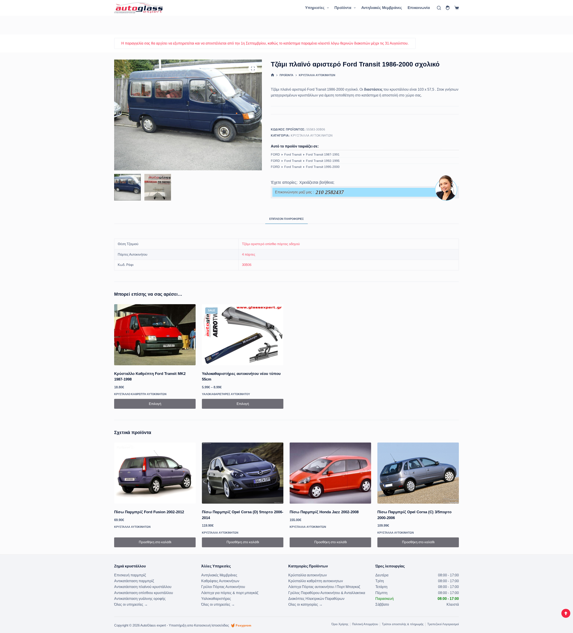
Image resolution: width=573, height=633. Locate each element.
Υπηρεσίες (315, 8)
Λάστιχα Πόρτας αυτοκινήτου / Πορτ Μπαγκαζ (324, 587)
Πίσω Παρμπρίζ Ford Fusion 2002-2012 (149, 512)
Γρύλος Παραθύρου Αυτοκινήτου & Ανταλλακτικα (326, 593)
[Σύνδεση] (447, 8)
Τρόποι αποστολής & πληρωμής (402, 624)
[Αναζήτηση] (439, 8)
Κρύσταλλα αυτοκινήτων (312, 135)
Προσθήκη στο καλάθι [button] (155, 542)
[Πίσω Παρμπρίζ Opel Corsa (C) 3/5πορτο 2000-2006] (418, 473)
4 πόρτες (248, 254)
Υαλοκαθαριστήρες (216, 599)
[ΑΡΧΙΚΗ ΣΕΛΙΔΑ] (272, 75)
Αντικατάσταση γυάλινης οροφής (140, 599)
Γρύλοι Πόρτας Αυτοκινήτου (223, 587)
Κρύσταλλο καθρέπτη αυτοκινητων (140, 394)
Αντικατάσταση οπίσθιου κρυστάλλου (143, 593)
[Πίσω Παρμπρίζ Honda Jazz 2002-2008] (330, 473)
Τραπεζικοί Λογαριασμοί (443, 624)
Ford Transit (292, 154)
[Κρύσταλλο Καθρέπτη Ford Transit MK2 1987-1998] (155, 334)
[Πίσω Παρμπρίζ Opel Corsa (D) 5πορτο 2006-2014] (242, 473)
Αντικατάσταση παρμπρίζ (134, 581)
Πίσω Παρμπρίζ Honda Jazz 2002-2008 (324, 512)
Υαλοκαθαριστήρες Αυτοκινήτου (226, 394)
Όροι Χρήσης (339, 624)
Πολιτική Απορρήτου (365, 624)
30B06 (246, 265)
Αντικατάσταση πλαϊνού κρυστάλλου (142, 587)
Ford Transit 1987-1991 (323, 154)
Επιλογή (155, 404)
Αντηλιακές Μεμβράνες (381, 8)
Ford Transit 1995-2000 (323, 167)
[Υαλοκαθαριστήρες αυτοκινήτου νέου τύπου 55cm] (242, 334)
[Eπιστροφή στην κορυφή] (565, 613)
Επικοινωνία (419, 8)
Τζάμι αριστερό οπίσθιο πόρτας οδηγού (271, 244)
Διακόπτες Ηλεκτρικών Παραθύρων (316, 599)
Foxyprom (243, 625)
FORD (275, 154)
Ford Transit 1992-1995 (323, 161)
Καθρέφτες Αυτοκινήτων (220, 581)
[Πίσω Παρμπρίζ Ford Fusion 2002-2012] (155, 473)
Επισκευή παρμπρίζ (130, 575)
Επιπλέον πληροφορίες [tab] (286, 218)
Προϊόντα (342, 8)
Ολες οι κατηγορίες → (305, 604)
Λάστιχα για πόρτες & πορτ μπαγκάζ (229, 593)
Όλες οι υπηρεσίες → (131, 604)
